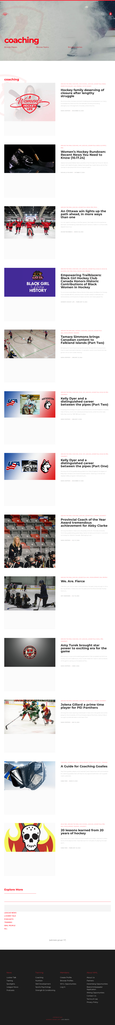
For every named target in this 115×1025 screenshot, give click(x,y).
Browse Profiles (66, 981)
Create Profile (66, 977)
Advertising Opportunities (97, 984)
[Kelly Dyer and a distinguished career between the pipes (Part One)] (29, 466)
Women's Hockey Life (67, 302)
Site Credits (65, 1019)
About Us (91, 977)
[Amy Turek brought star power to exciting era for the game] (29, 652)
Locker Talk (10, 916)
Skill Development (43, 984)
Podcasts (8, 919)
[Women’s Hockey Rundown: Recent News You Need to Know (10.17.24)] (29, 158)
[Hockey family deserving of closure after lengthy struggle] (29, 102)
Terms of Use (92, 999)
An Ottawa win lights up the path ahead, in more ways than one (83, 214)
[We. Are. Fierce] (29, 593)
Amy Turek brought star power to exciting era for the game (84, 648)
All (5, 929)
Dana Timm (64, 781)
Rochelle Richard (67, 172)
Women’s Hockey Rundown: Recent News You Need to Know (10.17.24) (83, 155)
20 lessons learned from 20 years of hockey (82, 831)
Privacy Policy (92, 1002)
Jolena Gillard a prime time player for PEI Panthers (82, 706)
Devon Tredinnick (66, 232)
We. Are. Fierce (73, 581)
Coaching (39, 977)
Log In (62, 987)
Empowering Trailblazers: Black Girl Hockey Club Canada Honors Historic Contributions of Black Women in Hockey (81, 281)
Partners (90, 981)
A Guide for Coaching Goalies (84, 766)
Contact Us (91, 996)
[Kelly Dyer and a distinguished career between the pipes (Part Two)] (29, 404)
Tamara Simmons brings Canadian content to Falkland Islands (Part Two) (82, 340)
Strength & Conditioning (45, 990)
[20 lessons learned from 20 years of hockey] (29, 837)
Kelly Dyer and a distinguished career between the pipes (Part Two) (84, 401)
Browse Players (10, 47)
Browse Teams (42, 47)
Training (8, 922)
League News (10, 913)
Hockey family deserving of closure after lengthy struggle (82, 93)
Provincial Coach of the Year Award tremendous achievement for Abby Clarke (84, 522)
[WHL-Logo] (5, 14)
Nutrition (39, 981)
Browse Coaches (75, 47)
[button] (103, 14)
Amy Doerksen (65, 596)
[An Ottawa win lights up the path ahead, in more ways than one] (29, 222)
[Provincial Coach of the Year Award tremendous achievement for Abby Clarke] (29, 546)
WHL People (9, 926)
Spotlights (11, 984)
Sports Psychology (43, 987)
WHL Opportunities (68, 984)
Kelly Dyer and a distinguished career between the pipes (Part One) (84, 463)
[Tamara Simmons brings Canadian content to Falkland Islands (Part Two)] (29, 344)
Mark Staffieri (65, 110)
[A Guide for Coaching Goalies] (29, 775)
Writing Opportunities (95, 993)
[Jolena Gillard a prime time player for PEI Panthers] (29, 717)
